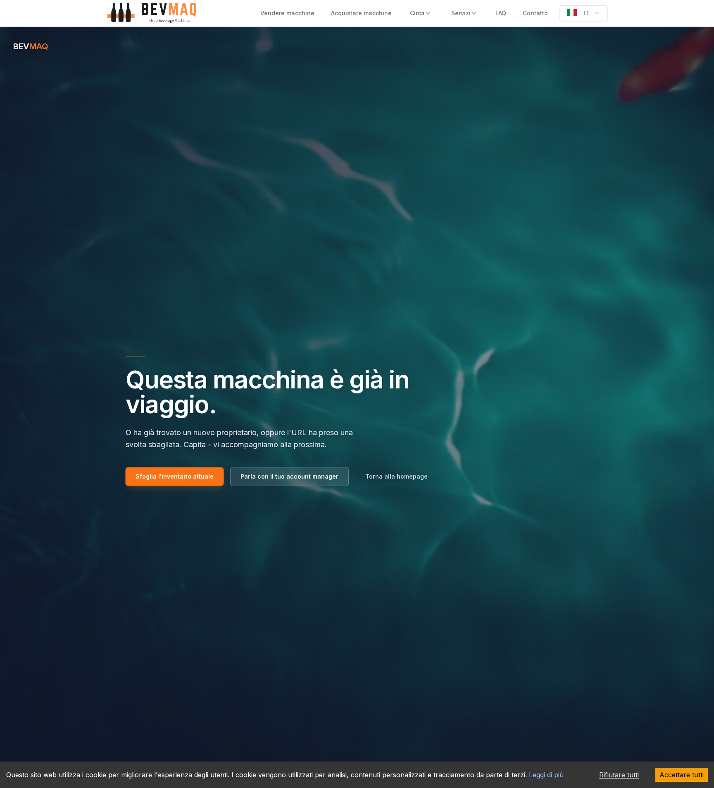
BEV (30, 46)
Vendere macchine (287, 13)
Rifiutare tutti (619, 775)
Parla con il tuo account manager (289, 476)
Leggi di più (546, 775)
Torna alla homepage (396, 476)
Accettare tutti (681, 775)
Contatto (535, 13)
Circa (417, 13)
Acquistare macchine (361, 13)
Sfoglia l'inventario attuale (175, 476)
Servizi (461, 13)
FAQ (500, 13)
